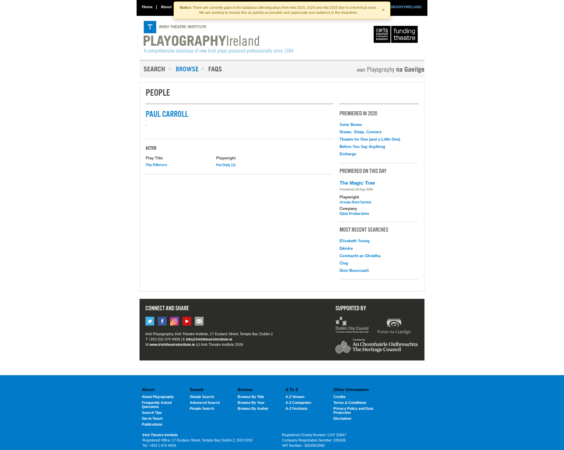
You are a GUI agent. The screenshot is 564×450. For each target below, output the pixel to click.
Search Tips (152, 413)
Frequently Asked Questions (157, 405)
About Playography (158, 397)
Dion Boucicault (354, 270)
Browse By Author (253, 409)
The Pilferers (156, 165)
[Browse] (188, 69)
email (199, 321)
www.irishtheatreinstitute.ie (172, 345)
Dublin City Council (352, 325)
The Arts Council (397, 36)
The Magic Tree (357, 183)
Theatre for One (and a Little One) (370, 139)
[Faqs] (215, 69)
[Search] (156, 69)
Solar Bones (351, 124)
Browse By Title (251, 397)
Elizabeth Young (355, 241)
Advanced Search (205, 403)
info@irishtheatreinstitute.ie (209, 339)
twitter (149, 321)
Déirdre (346, 248)
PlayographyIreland (218, 37)
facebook (162, 321)
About (166, 7)
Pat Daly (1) (226, 165)
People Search (202, 409)
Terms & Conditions (349, 403)
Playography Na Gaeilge (373, 69)
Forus (394, 325)
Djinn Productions (354, 214)
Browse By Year (251, 403)
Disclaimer (342, 419)
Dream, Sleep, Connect (360, 132)
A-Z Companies (298, 403)
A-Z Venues (295, 397)
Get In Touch (152, 419)
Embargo (348, 154)
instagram (174, 321)
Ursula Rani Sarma (355, 202)
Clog (344, 263)
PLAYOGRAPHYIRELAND (400, 7)
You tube (186, 321)
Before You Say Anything (362, 146)
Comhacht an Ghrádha (360, 256)
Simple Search (202, 397)
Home (147, 7)
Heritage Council (376, 349)
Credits (339, 397)
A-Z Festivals (297, 409)
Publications (152, 424)
